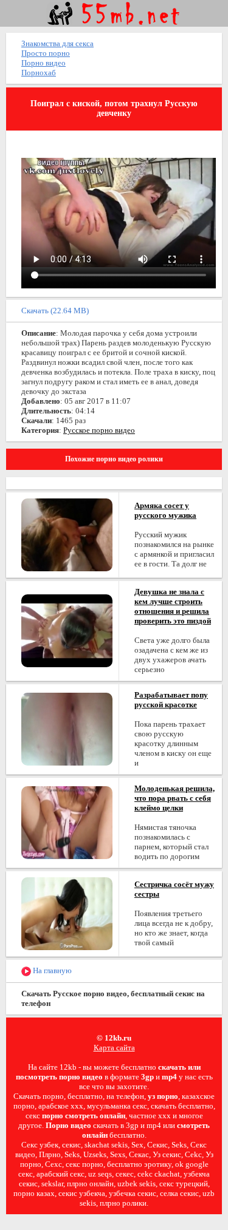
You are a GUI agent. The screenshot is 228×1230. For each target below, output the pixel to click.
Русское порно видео (99, 430)
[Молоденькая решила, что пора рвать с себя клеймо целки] (66, 821)
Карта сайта (114, 1047)
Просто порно (45, 53)
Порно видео (43, 62)
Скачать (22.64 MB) (55, 310)
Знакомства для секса (57, 43)
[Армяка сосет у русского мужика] (66, 534)
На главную (51, 970)
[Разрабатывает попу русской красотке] (66, 728)
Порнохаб (38, 72)
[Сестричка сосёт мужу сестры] (66, 912)
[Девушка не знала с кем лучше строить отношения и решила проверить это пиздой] (66, 629)
